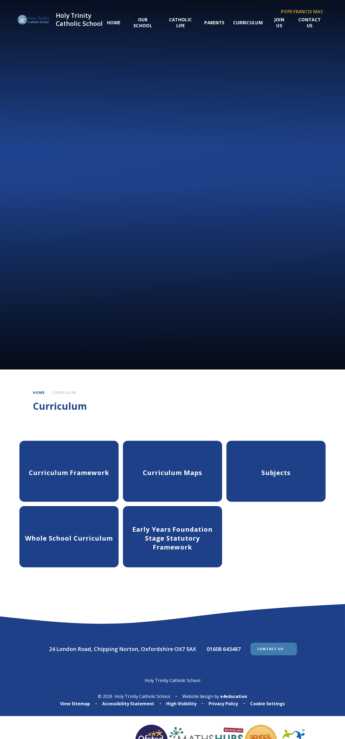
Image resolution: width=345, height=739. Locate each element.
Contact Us (270, 648)
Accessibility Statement (128, 704)
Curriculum (64, 392)
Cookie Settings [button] (267, 704)
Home (39, 392)
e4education (233, 696)
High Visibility (181, 704)
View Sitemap (75, 704)
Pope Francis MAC (302, 12)
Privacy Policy (223, 704)
